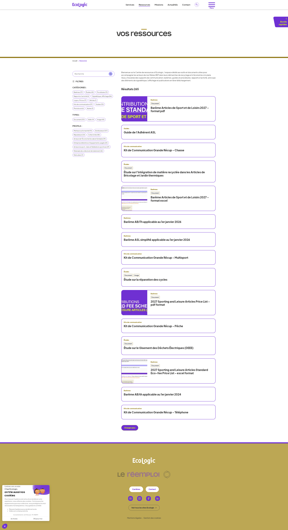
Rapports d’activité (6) (81, 96)
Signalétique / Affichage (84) (102, 96)
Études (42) (90, 92)
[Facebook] (148, 498)
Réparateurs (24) (79, 135)
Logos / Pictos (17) (80, 100)
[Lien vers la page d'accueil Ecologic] (79, 5)
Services (130, 4)
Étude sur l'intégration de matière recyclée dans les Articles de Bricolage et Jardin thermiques (164, 174)
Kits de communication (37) (83, 104)
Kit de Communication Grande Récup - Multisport (156, 257)
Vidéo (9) (91, 119)
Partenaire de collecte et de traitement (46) (88, 151)
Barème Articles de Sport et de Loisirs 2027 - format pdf (180, 109)
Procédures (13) (102, 92)
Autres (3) (90, 108)
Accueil (74, 61)
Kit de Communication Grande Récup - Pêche (153, 326)
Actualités (173, 4)
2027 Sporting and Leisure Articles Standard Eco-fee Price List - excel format (179, 371)
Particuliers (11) (78, 155)
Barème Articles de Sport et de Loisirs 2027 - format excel (180, 199)
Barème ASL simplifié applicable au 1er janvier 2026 (157, 239)
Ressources (144, 4)
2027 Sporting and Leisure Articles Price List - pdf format (180, 303)
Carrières (136, 489)
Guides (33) (100, 104)
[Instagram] (139, 498)
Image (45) (100, 119)
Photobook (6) (79, 108)
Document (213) (79, 119)
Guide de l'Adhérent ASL (140, 132)
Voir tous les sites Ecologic (142, 507)
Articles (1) (93, 100)
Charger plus (129, 428)
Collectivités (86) (94, 135)
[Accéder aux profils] (212, 4)
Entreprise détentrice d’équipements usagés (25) (91, 143)
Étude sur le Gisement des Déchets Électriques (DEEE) (159, 348)
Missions (159, 4)
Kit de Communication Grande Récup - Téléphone (156, 412)
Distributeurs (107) (101, 131)
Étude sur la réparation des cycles (145, 279)
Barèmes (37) (78, 92)
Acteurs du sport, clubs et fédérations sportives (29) (91, 147)
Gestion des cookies (152, 518)
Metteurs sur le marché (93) (83, 131)
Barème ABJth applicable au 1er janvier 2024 (152, 394)
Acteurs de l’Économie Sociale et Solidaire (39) (90, 139)
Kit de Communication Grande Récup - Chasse (154, 150)
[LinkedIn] (157, 498)
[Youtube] (130, 498)
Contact (186, 4)
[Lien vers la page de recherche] (197, 4)
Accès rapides (283, 23)
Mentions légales (134, 518)
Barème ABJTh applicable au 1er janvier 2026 (152, 221)
